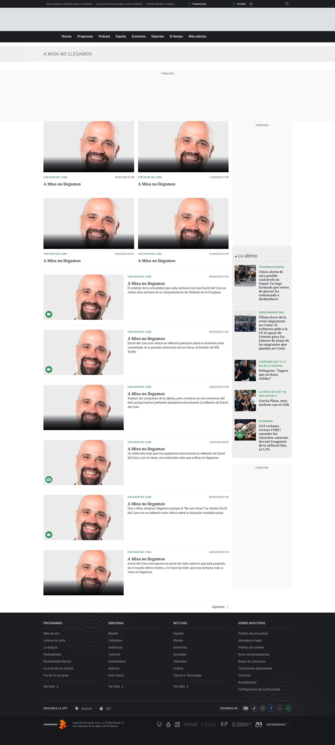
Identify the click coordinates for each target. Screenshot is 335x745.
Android (86, 708)
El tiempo (176, 36)
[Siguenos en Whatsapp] (288, 708)
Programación (199, 4)
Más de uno (51, 633)
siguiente (218, 607)
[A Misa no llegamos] (83, 297)
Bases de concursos (252, 661)
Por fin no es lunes (56, 675)
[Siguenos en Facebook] (271, 708)
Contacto (244, 675)
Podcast (104, 36)
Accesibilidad (247, 682)
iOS (108, 708)
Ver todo (49, 686)
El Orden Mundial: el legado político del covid (168, 4)
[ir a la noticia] (245, 275)
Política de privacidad (253, 633)
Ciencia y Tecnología (187, 675)
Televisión (180, 661)
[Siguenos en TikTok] (254, 708)
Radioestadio (52, 654)
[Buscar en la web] (287, 4)
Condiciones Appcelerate (255, 668)
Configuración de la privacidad (259, 689)
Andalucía (115, 647)
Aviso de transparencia (253, 654)
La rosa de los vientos (58, 668)
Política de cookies (251, 647)
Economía (139, 36)
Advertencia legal (250, 640)
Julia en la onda (54, 640)
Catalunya (115, 640)
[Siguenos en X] (279, 708)
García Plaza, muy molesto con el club (274, 403)
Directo (67, 36)
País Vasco (116, 675)
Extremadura (117, 661)
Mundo (178, 640)
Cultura (178, 668)
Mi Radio (241, 4)
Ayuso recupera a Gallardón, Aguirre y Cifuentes (69, 4)
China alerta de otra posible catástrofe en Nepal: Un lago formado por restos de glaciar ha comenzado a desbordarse (274, 285)
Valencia (114, 654)
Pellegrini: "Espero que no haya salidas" (273, 375)
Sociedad (179, 654)
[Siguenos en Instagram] (262, 708)
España (121, 36)
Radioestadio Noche (57, 661)
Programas (85, 36)
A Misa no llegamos (62, 184)
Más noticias (197, 36)
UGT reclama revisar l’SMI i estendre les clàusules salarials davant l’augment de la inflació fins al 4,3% (273, 437)
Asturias (114, 668)
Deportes (157, 36)
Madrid (113, 633)
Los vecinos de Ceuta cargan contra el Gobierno (119, 4)
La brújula (50, 647)
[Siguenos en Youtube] (245, 708)
